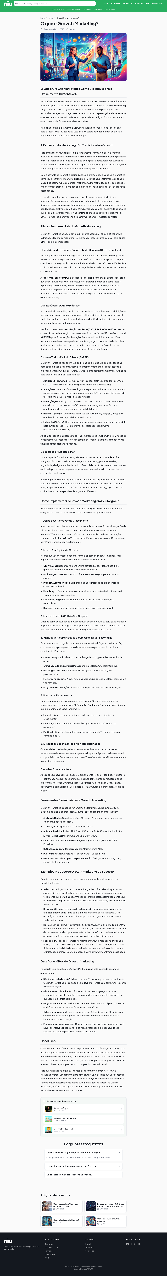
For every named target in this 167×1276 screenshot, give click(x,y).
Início (42, 18)
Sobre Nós (139, 3)
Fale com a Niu (157, 3)
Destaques (98, 9)
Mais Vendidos (110, 9)
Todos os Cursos (73, 9)
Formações (115, 3)
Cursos (106, 3)
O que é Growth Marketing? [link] (68, 18)
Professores (128, 3)
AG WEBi (90, 1269)
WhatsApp (89, 1247)
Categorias (58, 9)
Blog (147, 3)
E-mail (88, 1244)
